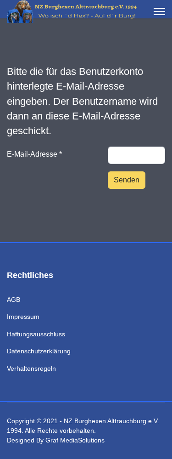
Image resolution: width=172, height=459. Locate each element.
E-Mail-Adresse (34, 154)
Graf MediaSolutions (75, 440)
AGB (13, 299)
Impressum (23, 316)
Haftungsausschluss (36, 334)
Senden (126, 180)
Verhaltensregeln (31, 368)
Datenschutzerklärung (39, 351)
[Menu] (159, 11)
